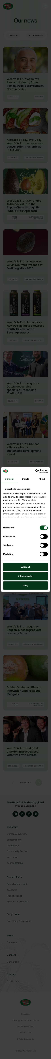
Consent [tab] (9, 479)
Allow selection (25, 576)
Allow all (25, 567)
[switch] (44, 536)
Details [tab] (25, 479)
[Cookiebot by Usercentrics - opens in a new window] (36, 471)
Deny (25, 585)
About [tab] (42, 479)
